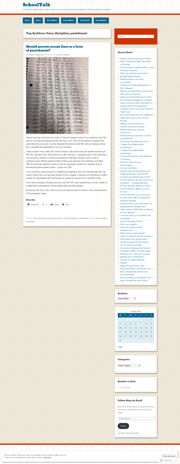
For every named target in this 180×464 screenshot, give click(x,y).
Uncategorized (83, 218)
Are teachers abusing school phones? (135, 248)
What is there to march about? (132, 233)
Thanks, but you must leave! (132, 124)
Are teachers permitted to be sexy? (134, 141)
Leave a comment (63, 55)
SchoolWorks (101, 20)
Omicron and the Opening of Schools (135, 58)
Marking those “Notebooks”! (132, 257)
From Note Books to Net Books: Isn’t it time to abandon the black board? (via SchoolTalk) (136, 272)
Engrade (123, 263)
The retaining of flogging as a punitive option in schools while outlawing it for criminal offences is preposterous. (136, 103)
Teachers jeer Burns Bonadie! (132, 260)
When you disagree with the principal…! (137, 236)
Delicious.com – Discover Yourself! (135, 254)
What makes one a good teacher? (134, 239)
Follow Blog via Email (130, 400)
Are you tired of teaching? (131, 245)
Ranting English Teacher (130, 76)
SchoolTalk (36, 4)
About (38, 20)
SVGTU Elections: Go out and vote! (135, 195)
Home (27, 20)
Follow (123, 426)
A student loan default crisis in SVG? (135, 177)
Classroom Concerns (55, 218)
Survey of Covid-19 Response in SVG (136, 97)
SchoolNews (52, 20)
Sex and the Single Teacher (131, 221)
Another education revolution (132, 127)
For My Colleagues (70, 218)
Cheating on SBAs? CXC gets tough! (135, 251)
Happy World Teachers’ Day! (132, 266)
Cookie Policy (46, 457)
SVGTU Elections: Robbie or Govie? (135, 186)
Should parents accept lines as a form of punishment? (54, 48)
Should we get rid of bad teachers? (134, 242)
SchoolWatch (68, 20)
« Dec (120, 347)
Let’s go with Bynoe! (129, 168)
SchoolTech (85, 20)
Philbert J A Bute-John (36, 55)
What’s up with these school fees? (134, 73)
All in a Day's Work (40, 218)
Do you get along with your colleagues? (136, 115)
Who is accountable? (128, 224)
